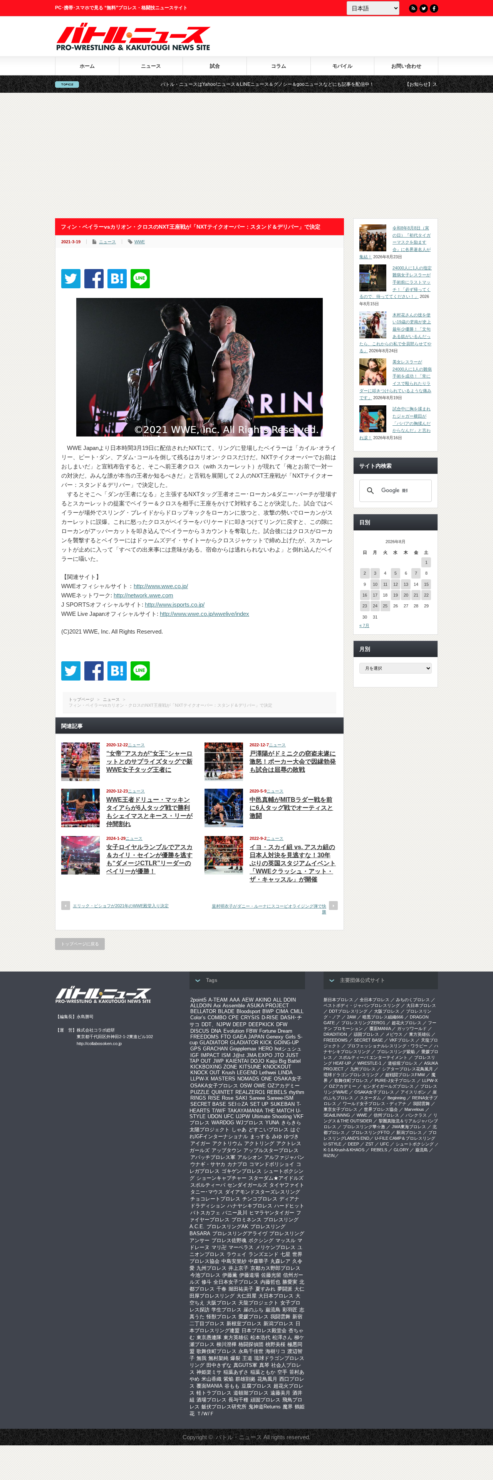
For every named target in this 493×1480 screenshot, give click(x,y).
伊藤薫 (229, 1275)
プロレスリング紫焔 (396, 1051)
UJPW (243, 1116)
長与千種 (238, 1400)
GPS (195, 1049)
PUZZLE (200, 1092)
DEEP (239, 1024)
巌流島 (272, 1310)
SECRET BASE (208, 1104)
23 (364, 606)
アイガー (200, 1143)
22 (426, 595)
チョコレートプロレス (215, 1199)
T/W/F (219, 1111)
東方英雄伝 (235, 1337)
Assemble (234, 1005)
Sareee (257, 1098)
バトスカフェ (205, 1213)
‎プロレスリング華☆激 (364, 1126)
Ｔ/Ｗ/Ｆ (205, 1413)
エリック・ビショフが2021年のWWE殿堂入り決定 (121, 905)
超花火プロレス (406, 1022)
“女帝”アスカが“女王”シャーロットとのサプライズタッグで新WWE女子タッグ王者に (149, 761)
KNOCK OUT (205, 1072)
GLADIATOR (214, 1042)
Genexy (274, 1037)
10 (375, 584)
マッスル (285, 1240)
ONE (266, 1079)
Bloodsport (248, 1011)
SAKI (241, 1098)
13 (406, 584)
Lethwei (267, 1072)
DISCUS (199, 1031)
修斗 (206, 1282)
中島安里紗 (233, 1261)
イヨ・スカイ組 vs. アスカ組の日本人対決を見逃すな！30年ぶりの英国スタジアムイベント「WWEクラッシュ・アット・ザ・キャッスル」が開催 (293, 863)
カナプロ (237, 1164)
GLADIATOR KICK (251, 1042)
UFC (229, 1116)
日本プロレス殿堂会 (264, 1330)
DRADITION (335, 1034)
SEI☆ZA (238, 1104)
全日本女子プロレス (235, 1282)
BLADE (226, 1011)
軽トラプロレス (213, 1393)
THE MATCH (279, 1111)
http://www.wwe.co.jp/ (161, 586)
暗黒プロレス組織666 (382, 1017)
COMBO (217, 1017)
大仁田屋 (246, 1296)
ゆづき (291, 1136)
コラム (278, 66)
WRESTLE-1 (369, 1063)
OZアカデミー (284, 1086)
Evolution (233, 1031)
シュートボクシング (415, 1144)
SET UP (259, 1104)
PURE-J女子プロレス (395, 1080)
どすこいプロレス (268, 1129)
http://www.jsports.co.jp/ (175, 604)
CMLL (297, 1011)
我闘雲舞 (280, 1316)
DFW (281, 1024)
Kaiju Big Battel (283, 1061)
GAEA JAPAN (248, 1037)
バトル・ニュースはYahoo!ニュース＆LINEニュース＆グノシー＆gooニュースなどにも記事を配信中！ (219, 84)
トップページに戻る (80, 944)
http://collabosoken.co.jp (99, 1043)
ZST (370, 1144)
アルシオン (249, 1157)
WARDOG (222, 1122)
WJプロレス (249, 1122)
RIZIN (329, 1155)
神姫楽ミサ (208, 1372)
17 (375, 595)
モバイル (342, 66)
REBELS (277, 1092)
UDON (215, 1116)
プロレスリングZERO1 (363, 1022)
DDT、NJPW (216, 1024)
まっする (260, 1136)
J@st (239, 1055)
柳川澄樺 (226, 1344)
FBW (251, 1031)
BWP (268, 1011)
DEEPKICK (261, 1024)
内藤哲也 (270, 1282)
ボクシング (260, 1240)
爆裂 (235, 1358)
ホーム (87, 66)
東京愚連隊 (208, 1337)
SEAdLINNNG (337, 1115)
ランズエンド (263, 1254)
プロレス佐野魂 (228, 1240)
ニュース (151, 66)
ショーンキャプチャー (221, 1178)
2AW (351, 1017)
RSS (413, 8)
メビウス (394, 1034)
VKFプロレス (401, 1040)
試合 (215, 66)
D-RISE (270, 1017)
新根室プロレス (244, 1323)
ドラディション (207, 1206)
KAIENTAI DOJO (245, 1061)
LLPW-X (199, 1079)
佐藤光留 (271, 1275)
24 (375, 606)
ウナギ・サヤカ (207, 1164)
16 (364, 595)
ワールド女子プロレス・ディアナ (374, 1103)
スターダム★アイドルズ (276, 1178)
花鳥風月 (267, 1379)
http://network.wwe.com (143, 595)
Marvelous (414, 1109)
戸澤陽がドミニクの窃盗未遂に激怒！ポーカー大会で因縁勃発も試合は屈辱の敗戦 (293, 761)
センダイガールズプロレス (388, 1086)
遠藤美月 (280, 1393)
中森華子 (258, 1261)
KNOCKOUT (277, 1067)
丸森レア (280, 1261)
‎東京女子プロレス (340, 1109)
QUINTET (222, 1092)
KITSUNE (250, 1067)
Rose (227, 1098)
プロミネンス (246, 1219)
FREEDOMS (204, 1037)
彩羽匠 (289, 1310)
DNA (216, 1031)
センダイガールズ (247, 1185)
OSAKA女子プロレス (214, 1086)
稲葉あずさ (235, 1372)
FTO (226, 1037)
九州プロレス (211, 1268)
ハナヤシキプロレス (249, 1206)
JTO (279, 1055)
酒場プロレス (211, 1400)
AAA (235, 1000)
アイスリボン (413, 1092)
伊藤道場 (249, 1275)
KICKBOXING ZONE (213, 1067)
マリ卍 (218, 1247)
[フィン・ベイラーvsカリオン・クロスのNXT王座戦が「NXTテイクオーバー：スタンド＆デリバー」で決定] (117, 278)
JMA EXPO (259, 1055)
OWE (260, 1086)
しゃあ (238, 1129)
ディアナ (289, 1199)
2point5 (198, 1000)
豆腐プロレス (256, 1386)
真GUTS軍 (245, 1365)
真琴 (264, 1365)
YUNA (272, 1122)
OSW (246, 1086)
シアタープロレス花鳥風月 (407, 1069)
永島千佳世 (250, 1351)
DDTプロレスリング (348, 1011)
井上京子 (238, 1268)
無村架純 (218, 1358)
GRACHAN (215, 1049)
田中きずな (218, 1365)
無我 (201, 1358)
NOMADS (248, 1079)
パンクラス (416, 1115)
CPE (233, 1017)
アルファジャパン (284, 1157)
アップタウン (226, 1150)
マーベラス (240, 1247)
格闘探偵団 (250, 1344)
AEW (247, 1000)
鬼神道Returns (264, 1407)
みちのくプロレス (413, 999)
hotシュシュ (288, 1049)
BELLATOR (203, 1011)
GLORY (401, 1149)
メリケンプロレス (275, 1247)
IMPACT (210, 1055)
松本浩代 (260, 1337)
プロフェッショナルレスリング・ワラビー (387, 1046)
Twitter (423, 8)
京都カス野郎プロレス (275, 1268)
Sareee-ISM (280, 1098)
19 (395, 595)
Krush (228, 1072)
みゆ (277, 1136)
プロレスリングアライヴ (239, 1233)
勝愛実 (289, 1282)
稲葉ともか (262, 1372)
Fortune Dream (275, 1031)
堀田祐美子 (240, 1289)
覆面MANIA (209, 1386)
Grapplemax (243, 1049)
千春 (221, 1289)
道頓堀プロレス (250, 1393)
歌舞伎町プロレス (216, 1351)
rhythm (296, 1092)
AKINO (263, 1000)
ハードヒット (289, 1206)
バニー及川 (234, 1213)
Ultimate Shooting (272, 1116)
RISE (214, 1098)
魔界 (288, 1407)
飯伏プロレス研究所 (223, 1407)
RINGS (198, 1098)
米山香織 (211, 1379)
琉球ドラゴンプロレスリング (351, 1074)
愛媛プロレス (253, 1316)
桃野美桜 (275, 1344)
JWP (218, 1061)
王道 (247, 1358)
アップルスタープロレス (270, 1150)
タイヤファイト (286, 1185)
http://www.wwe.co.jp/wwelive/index (204, 613)
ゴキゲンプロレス (241, 1171)
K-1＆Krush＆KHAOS (344, 1149)
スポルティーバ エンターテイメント (373, 1057)
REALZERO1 (250, 1092)
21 (416, 595)
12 (395, 584)
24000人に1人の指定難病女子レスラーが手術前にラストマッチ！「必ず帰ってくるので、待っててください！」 (395, 282)
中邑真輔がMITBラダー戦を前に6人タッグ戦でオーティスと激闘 (291, 807)
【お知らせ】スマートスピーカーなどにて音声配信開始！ (417, 84)
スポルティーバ (207, 1185)
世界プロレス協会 (381, 1109)
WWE (139, 241)
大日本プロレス (275, 1296)
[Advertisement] (246, 155)
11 (385, 584)
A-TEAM (218, 1000)
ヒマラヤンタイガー (271, 1213)
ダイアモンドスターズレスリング (262, 1192)
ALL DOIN (284, 1000)
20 (406, 595)
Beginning (396, 1097)
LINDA (285, 1072)
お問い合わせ (406, 66)
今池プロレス (205, 1275)
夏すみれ (265, 1289)
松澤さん (282, 1337)
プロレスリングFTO (370, 1132)
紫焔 (228, 1379)
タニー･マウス (206, 1192)
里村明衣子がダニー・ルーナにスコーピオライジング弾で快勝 (269, 909)
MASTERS (223, 1079)
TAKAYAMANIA (245, 1111)
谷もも (232, 1386)
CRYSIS (250, 1017)
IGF (194, 1055)
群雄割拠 (245, 1379)
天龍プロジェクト (258, 1303)
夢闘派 (284, 1289)
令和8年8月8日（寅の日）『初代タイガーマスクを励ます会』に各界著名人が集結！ (395, 242)
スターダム (370, 1097)
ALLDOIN (200, 1005)
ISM (226, 1055)
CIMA (282, 1011)
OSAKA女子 (288, 1079)
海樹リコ (275, 1351)
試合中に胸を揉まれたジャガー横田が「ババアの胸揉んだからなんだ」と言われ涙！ (395, 423)
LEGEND (247, 1072)
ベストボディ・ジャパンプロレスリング (362, 1005)
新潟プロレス (278, 1323)
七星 (285, 1254)
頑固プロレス (265, 1400)
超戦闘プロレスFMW (405, 1074)
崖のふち (253, 1310)
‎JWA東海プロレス (409, 1126)
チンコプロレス (259, 1199)
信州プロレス (386, 1115)
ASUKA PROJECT (268, 1005)
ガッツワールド (412, 1028)
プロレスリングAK (227, 1226)
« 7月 (364, 625)
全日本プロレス (374, 999)
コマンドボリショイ (271, 1164)
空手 (282, 1372)
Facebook (434, 8)
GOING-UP (286, 1042)
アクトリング (259, 1143)
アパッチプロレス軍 (212, 1157)
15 (426, 584)
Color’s (198, 1017)
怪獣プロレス (221, 1316)
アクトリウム (227, 1143)
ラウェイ (236, 1254)
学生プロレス (226, 1310)
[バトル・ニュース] (133, 48)
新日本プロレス (338, 999)
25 (385, 606)
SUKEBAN (282, 1104)
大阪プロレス (221, 1303)
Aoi (217, 1005)
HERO (265, 1049)
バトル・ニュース (239, 1437)
